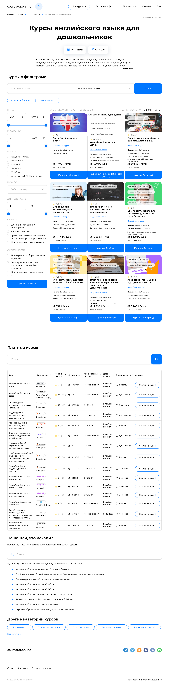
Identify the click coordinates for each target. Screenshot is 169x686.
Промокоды (130, 6)
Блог (159, 6)
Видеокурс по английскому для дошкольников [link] (17, 415)
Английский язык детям (63, 118)
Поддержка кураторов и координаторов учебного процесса (25, 265)
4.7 (59, 525)
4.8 (97, 139)
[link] (68, 175)
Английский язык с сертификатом (142, 203)
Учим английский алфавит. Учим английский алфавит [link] (19, 446)
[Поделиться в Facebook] (146, 650)
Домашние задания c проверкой (23, 226)
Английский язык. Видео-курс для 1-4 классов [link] (18, 469)
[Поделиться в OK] (139, 650)
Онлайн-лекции (20, 231)
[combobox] (88, 554)
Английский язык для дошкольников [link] (19, 494)
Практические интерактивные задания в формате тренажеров (28, 237)
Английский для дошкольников (66, 123)
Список (100, 49)
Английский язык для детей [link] (19, 384)
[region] (27, 166)
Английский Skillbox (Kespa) (27, 176)
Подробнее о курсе (61, 145)
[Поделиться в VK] (152, 650)
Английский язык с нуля (100, 129)
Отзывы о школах (41, 668)
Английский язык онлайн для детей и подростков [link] (18, 525)
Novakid (15, 164)
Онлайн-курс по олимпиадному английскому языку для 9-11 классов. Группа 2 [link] (20, 514)
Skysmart (16, 168)
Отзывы (146, 6)
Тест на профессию (106, 6)
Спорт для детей (80, 627)
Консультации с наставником (27, 242)
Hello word (17, 160)
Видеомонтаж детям (111, 627)
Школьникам (19, 627)
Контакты (22, 668)
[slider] (8, 125)
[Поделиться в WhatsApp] (159, 650)
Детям (21, 14)
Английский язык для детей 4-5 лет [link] (19, 477)
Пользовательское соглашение (144, 679)
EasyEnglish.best (20, 156)
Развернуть (128, 68)
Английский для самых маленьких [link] (20, 503)
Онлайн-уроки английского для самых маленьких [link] (20, 405)
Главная (10, 14)
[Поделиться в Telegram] (125, 650)
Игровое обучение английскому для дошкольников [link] (18, 425)
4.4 (59, 478)
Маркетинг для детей (144, 627)
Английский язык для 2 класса (103, 134)
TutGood (16, 172)
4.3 (134, 135)
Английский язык (61, 260)
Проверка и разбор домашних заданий (28, 257)
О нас (10, 668)
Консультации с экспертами (27, 272)
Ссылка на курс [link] (146, 385)
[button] (39, 6)
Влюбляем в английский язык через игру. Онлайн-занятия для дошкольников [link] (21, 457)
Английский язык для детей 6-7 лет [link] (19, 486)
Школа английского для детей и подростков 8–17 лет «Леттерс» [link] (21, 435)
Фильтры (77, 49)
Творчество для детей (49, 627)
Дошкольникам (34, 14)
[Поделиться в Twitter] (132, 650)
